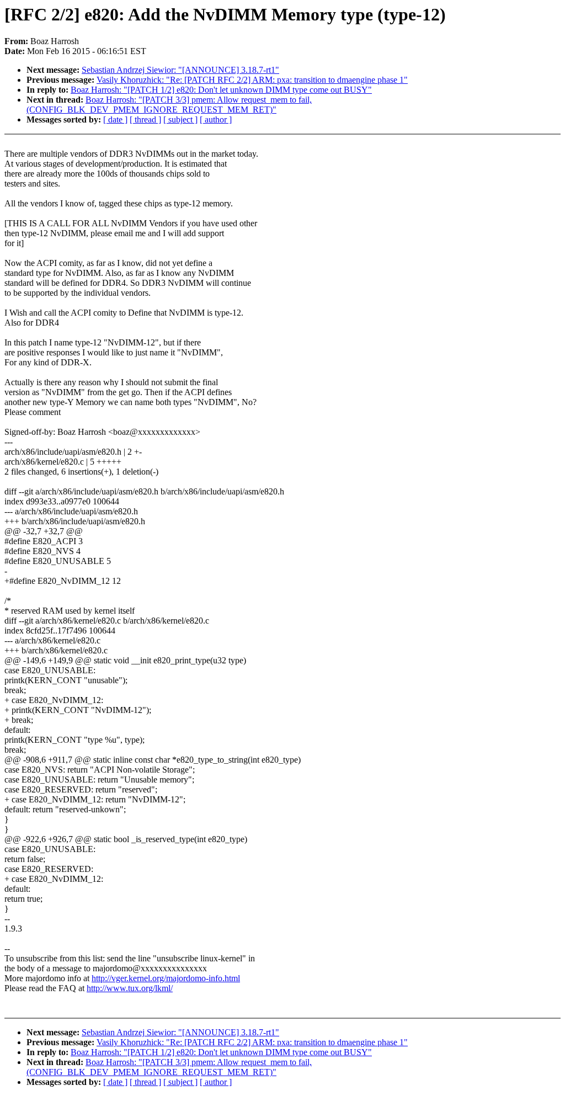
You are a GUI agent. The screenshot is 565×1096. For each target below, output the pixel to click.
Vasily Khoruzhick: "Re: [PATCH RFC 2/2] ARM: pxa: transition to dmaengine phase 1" (252, 79)
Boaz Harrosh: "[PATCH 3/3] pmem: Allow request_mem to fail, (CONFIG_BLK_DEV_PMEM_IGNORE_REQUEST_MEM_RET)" (169, 104)
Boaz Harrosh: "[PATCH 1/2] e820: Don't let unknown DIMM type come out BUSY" (221, 89)
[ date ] (115, 119)
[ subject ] (180, 119)
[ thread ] (145, 119)
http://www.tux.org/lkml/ (130, 988)
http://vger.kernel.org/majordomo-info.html (166, 978)
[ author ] (216, 119)
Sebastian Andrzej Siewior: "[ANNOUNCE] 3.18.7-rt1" (180, 70)
